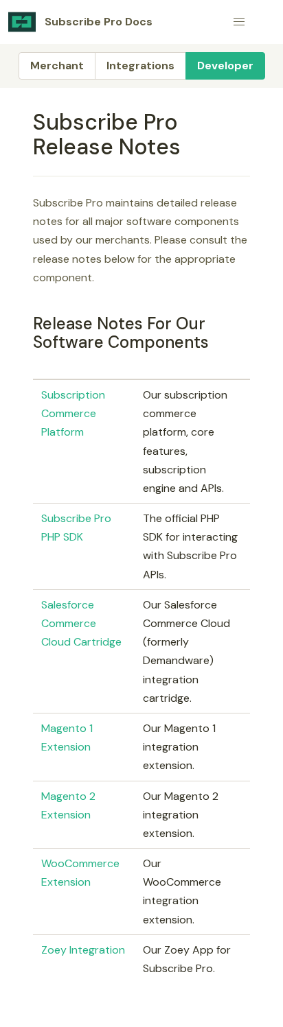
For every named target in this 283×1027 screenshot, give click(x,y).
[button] (239, 22)
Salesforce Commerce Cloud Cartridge (81, 623)
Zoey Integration (83, 950)
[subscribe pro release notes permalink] (27, 122)
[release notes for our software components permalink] (27, 323)
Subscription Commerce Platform (73, 413)
